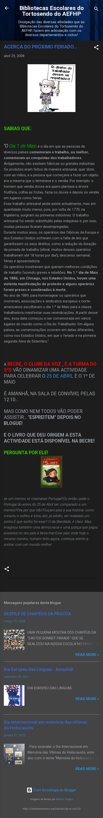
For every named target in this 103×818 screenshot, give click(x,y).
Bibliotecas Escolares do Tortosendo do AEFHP (51, 11)
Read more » (87, 654)
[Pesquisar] (96, 9)
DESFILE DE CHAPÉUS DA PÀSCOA (37, 613)
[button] (96, 48)
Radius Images (64, 799)
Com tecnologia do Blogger (54, 790)
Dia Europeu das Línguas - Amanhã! (38, 669)
